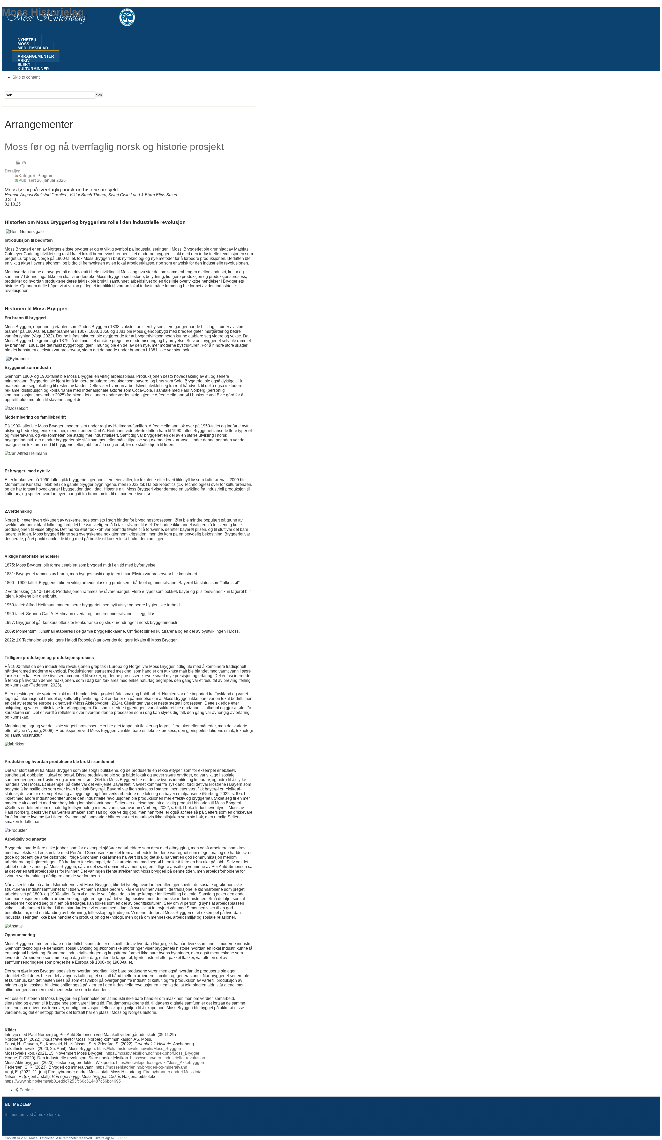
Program (45, 175)
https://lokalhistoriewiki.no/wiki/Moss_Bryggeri (139, 1048)
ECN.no (121, 1138)
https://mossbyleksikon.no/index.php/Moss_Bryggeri (153, 1053)
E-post (24, 162)
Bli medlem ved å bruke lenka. (33, 1114)
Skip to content (26, 77)
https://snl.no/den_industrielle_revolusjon (167, 1058)
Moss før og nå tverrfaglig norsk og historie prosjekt (114, 146)
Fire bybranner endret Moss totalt (173, 1072)
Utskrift (18, 162)
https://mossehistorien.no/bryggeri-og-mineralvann (141, 1067)
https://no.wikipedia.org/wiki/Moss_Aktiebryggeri (160, 1062)
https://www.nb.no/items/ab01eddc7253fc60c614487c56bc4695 (63, 1081)
